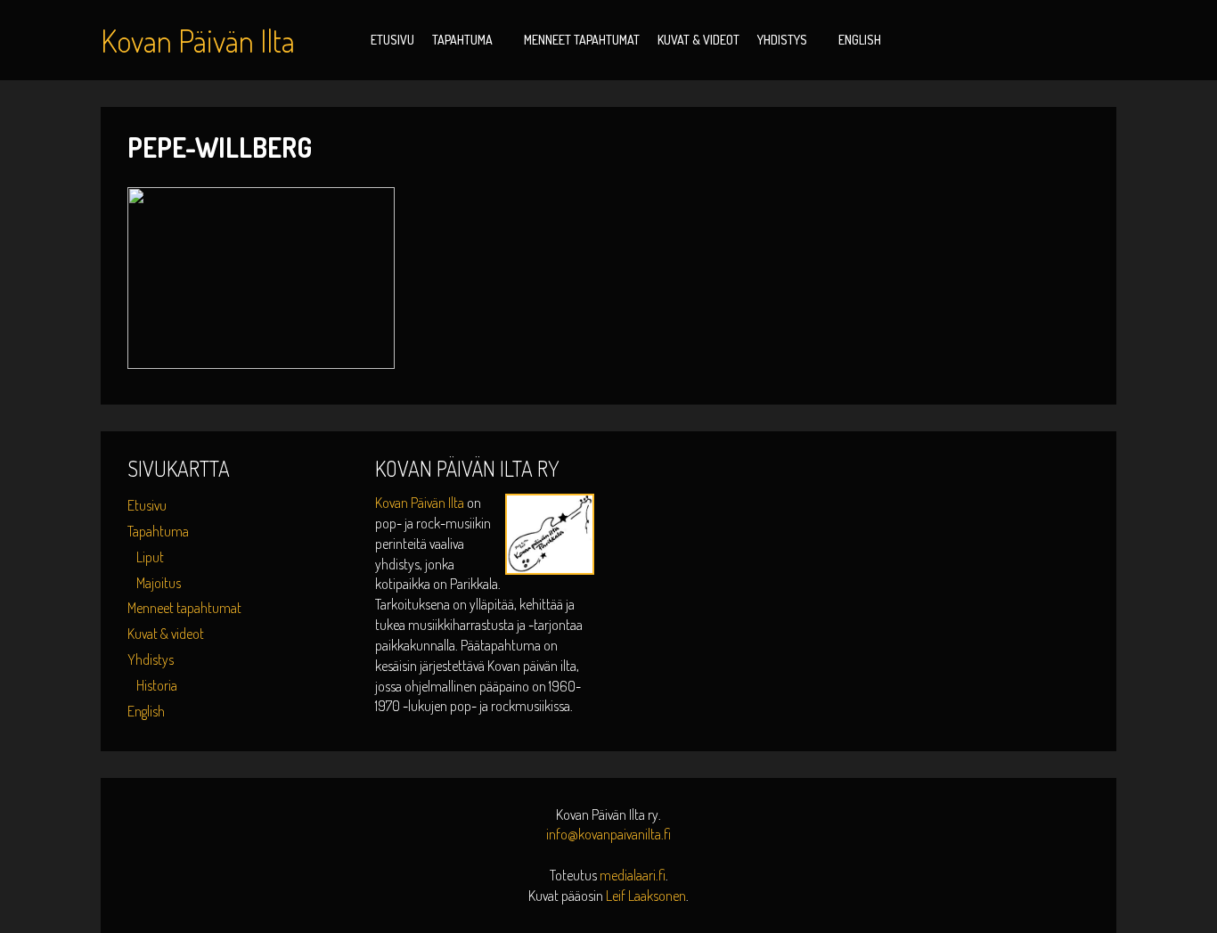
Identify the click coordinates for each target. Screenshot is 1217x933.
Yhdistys (782, 39)
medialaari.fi (633, 875)
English (859, 39)
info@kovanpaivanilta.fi (608, 834)
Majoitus (158, 583)
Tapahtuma (462, 39)
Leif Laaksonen (646, 895)
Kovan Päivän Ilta (421, 503)
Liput (150, 557)
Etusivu (392, 39)
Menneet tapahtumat (582, 39)
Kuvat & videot (698, 39)
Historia (156, 685)
